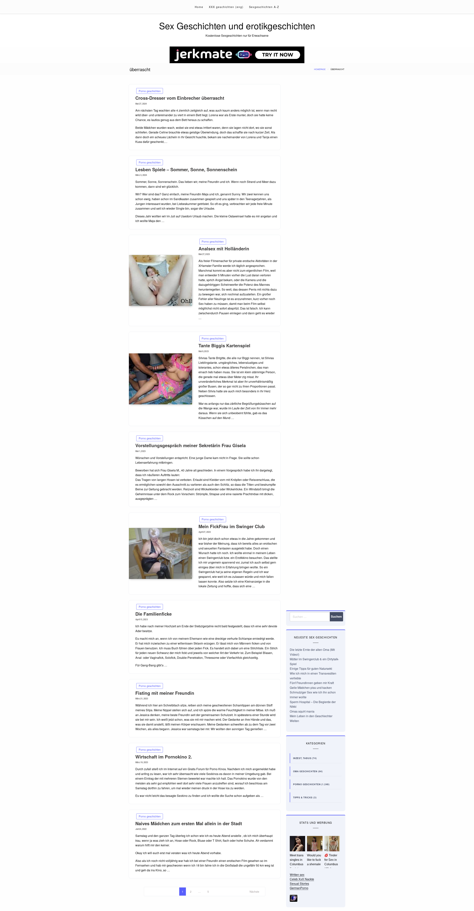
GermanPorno (299, 888)
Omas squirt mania (302, 711)
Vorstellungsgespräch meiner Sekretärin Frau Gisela (190, 445)
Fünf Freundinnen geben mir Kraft (312, 683)
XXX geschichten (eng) (226, 7)
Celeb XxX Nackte (302, 879)
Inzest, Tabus (302, 758)
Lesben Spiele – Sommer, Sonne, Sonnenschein (186, 169)
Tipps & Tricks (303, 797)
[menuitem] (199, 7)
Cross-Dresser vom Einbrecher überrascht (179, 98)
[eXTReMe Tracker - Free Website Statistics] (293, 898)
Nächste (254, 891)
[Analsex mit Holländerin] (160, 280)
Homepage (320, 69)
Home (199, 7)
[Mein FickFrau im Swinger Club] (160, 553)
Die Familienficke (153, 614)
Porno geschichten (150, 91)
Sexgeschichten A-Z (264, 7)
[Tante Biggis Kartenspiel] (160, 378)
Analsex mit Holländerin (223, 248)
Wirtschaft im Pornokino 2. (163, 756)
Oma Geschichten (305, 771)
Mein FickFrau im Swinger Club (231, 526)
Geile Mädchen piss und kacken (311, 687)
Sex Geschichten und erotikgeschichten (237, 25)
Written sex (297, 874)
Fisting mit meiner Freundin (164, 693)
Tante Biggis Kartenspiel (224, 345)
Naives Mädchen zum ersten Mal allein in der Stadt (188, 823)
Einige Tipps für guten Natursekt (311, 668)
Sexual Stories (299, 883)
